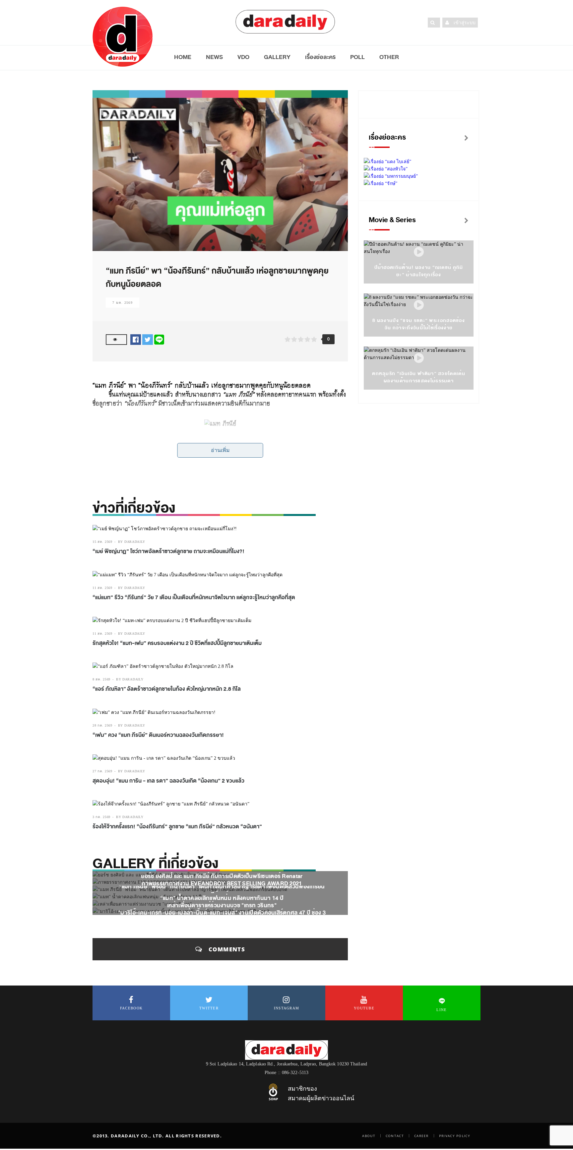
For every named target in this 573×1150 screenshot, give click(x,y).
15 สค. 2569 (102, 541)
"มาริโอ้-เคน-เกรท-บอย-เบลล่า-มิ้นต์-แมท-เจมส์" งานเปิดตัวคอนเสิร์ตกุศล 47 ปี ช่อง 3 (222, 913)
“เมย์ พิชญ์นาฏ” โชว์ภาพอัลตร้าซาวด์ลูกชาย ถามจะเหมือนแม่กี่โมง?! (168, 551)
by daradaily (131, 541)
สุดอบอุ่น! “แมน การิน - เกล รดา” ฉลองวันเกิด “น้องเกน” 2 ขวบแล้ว (169, 781)
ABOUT (368, 1135)
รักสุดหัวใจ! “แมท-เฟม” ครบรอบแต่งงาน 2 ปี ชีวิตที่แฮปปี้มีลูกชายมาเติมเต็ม (177, 643)
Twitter (209, 1008)
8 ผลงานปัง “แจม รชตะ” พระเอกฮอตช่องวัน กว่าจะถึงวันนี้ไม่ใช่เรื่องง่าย (418, 324)
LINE (441, 1010)
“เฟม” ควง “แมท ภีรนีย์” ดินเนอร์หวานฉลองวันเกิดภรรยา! (158, 735)
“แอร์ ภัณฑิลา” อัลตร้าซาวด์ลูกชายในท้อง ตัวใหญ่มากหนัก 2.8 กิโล (167, 689)
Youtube (364, 1008)
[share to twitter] (147, 339)
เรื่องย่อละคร (320, 57)
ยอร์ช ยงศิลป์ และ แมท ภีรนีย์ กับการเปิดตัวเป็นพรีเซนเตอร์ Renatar (221, 876)
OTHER (389, 57)
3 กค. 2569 (101, 817)
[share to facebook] (135, 339)
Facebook (131, 1008)
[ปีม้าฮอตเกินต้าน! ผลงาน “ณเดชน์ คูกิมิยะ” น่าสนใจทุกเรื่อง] (419, 252)
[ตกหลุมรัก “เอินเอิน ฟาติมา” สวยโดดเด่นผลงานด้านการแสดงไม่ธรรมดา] (419, 358)
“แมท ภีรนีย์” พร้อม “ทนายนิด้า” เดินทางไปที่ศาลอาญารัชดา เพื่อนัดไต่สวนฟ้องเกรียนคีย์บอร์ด (222, 891)
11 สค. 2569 (102, 588)
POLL (357, 57)
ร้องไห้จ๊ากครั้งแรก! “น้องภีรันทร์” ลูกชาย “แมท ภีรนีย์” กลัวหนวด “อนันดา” (177, 826)
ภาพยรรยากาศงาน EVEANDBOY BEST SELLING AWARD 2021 (222, 883)
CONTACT (395, 1135)
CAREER (421, 1135)
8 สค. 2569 (101, 679)
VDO (243, 57)
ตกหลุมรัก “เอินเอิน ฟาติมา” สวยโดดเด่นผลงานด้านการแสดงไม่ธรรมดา (418, 377)
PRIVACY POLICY (454, 1135)
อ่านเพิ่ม (220, 450)
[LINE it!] (159, 339)
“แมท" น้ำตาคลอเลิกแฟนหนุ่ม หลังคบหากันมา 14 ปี (222, 898)
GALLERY (277, 57)
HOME (182, 57)
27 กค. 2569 (102, 771)
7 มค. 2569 (122, 302)
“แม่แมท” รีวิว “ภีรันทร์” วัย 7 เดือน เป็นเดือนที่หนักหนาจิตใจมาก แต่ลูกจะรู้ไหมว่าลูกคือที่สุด (194, 597)
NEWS (214, 57)
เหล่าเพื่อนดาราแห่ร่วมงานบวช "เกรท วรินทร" (222, 905)
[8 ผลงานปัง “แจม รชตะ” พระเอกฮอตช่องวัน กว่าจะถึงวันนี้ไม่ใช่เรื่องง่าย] (419, 305)
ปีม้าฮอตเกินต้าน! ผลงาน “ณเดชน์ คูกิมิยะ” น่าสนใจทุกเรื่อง (418, 271)
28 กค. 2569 (102, 725)
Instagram (286, 1008)
